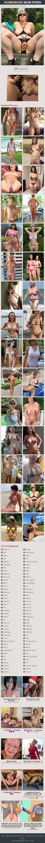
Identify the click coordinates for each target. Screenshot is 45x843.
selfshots (28, 632)
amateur (6, 549)
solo (26, 653)
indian (27, 565)
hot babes (6, 565)
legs (26, 574)
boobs (5, 595)
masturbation (30, 583)
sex (26, 635)
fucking (5, 663)
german (6, 666)
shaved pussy (30, 641)
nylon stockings (31, 656)
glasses (6, 669)
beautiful (6, 574)
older (27, 595)
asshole (6, 562)
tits (26, 663)
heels (27, 555)
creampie (6, 632)
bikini (5, 583)
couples (6, 629)
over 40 (28, 604)
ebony (5, 644)
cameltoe (6, 611)
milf (26, 586)
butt (4, 607)
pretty (27, 620)
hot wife (28, 672)
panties (28, 614)
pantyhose (29, 617)
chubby (6, 614)
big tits (5, 580)
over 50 (28, 607)
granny (27, 549)
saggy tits (28, 629)
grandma (6, 672)
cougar (5, 626)
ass (4, 559)
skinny (27, 647)
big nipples (29, 592)
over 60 (28, 611)
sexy (27, 638)
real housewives (31, 562)
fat (4, 656)
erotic (5, 647)
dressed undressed (10, 641)
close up (6, 623)
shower (28, 644)
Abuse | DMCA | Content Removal (12, 835)
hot (26, 559)
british (5, 598)
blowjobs (6, 592)
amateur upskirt (31, 666)
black (5, 586)
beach (5, 571)
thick (27, 659)
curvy (5, 638)
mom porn (29, 589)
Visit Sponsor (22, 69)
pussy (27, 623)
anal (4, 552)
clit (4, 620)
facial (5, 653)
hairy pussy (29, 552)
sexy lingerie (30, 580)
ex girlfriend (7, 650)
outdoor (28, 598)
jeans (27, 568)
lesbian (28, 577)
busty (5, 604)
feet (4, 659)
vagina (27, 669)
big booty (6, 577)
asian (5, 555)
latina (27, 571)
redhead (28, 626)
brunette (6, 601)
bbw (4, 568)
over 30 (28, 601)
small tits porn (30, 650)
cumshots (6, 635)
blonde (5, 589)
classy (5, 617)
